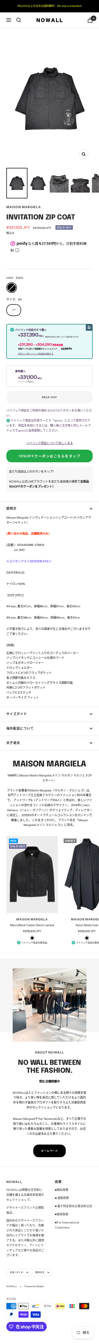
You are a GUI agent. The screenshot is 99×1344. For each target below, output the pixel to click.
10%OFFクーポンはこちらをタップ (49, 456)
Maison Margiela (23, 207)
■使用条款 (61, 1214)
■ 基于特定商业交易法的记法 (73, 1206)
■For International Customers (67, 1225)
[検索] (18, 20)
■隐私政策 (61, 1190)
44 (14, 310)
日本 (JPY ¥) (16, 1272)
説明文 (11, 508)
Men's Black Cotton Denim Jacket (32, 925)
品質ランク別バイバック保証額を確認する (35, 354)
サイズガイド (16, 714)
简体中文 (40, 1272)
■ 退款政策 (62, 1198)
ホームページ (49, 1150)
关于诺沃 (13, 743)
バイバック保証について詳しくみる (49, 443)
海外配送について (20, 728)
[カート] (90, 20)
